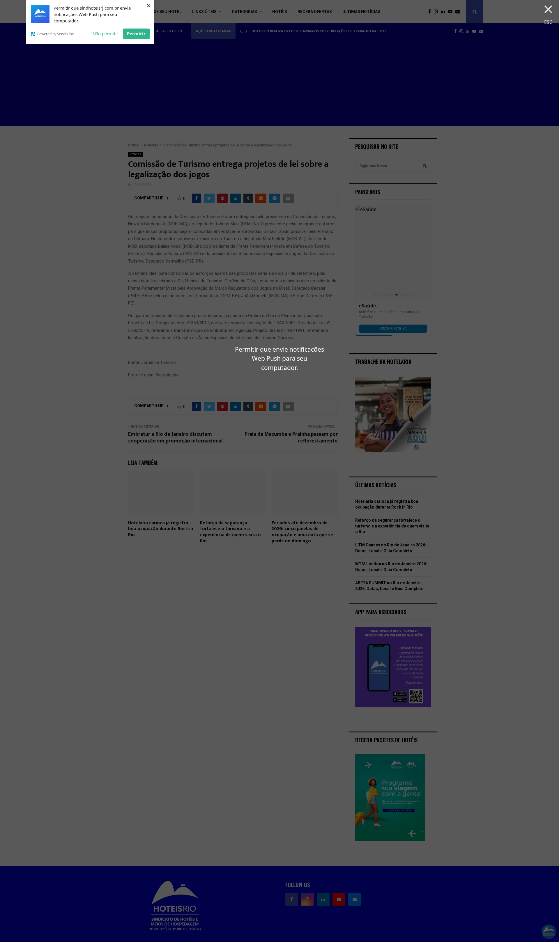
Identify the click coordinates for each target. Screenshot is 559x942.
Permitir (136, 33)
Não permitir (105, 33)
